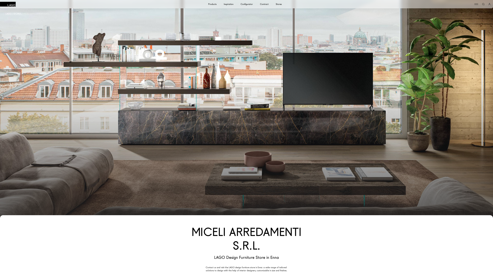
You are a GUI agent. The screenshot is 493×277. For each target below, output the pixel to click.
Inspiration (228, 4)
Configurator (247, 4)
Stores (279, 4)
